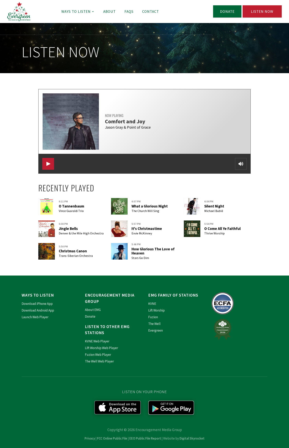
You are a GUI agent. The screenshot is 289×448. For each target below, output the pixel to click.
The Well (154, 324)
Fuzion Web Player (98, 354)
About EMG (93, 310)
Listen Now (262, 11)
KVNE (152, 303)
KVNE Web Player (97, 341)
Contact (150, 11)
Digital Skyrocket (191, 438)
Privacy (90, 438)
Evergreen (155, 330)
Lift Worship (156, 310)
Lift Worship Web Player (101, 348)
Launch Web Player (35, 317)
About (109, 11)
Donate (227, 11)
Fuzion (153, 317)
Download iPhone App (37, 303)
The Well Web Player (99, 361)
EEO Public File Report (145, 438)
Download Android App (38, 310)
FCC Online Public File (112, 438)
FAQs (128, 11)
